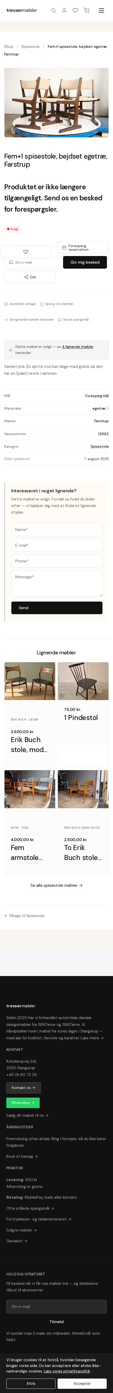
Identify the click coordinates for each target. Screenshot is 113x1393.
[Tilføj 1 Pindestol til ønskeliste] (100, 671)
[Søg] (53, 10)
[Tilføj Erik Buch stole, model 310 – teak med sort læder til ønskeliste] (46, 671)
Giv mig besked (85, 262)
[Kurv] (86, 10)
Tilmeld (56, 1321)
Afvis (31, 1383)
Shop (8, 46)
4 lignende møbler (78, 346)
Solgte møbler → (21, 1230)
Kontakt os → (23, 1087)
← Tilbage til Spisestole (24, 915)
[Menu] (101, 10)
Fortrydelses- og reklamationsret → (38, 1219)
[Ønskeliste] (75, 10)
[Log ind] (64, 10)
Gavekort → (17, 1241)
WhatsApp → (23, 1102)
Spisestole (31, 46)
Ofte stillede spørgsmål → (30, 1208)
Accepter (82, 1383)
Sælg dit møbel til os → (27, 1115)
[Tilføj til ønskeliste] (25, 252)
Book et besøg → (22, 1156)
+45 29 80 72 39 (21, 1074)
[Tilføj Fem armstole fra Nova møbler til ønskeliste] (46, 779)
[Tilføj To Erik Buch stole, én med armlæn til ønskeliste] (100, 779)
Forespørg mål (97, 396)
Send (23, 608)
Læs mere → (92, 1038)
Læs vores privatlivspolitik (67, 1371)
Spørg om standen (59, 304)
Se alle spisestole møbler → (56, 885)
